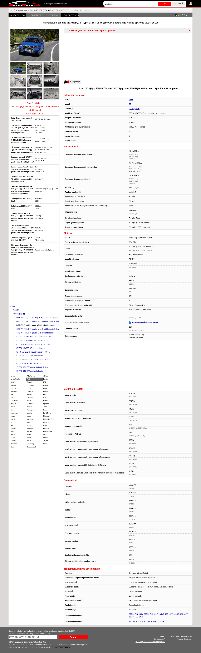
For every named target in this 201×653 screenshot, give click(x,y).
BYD (44, 382)
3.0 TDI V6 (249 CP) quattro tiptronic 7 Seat (33, 360)
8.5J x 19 (139, 621)
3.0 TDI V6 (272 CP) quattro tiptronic (30, 356)
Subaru (45, 438)
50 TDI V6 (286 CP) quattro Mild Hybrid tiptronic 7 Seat (37, 321)
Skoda (13, 438)
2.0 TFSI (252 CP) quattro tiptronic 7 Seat (32, 367)
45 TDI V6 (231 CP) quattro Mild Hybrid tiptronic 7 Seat (37, 329)
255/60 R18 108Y (136, 614)
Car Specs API (70, 15)
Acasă (12, 10)
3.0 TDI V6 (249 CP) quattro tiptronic (30, 363)
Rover (13, 434)
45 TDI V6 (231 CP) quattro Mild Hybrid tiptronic (35, 333)
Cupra (29, 388)
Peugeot (30, 428)
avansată (178, 4)
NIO (12, 425)
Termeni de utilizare (184, 639)
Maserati (46, 416)
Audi (31, 10)
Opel (45, 425)
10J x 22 (163, 621)
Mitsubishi (46, 422)
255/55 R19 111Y (151, 614)
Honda (45, 400)
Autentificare (36, 15)
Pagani (13, 428)
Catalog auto (22, 10)
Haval (29, 400)
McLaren (30, 419)
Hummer (30, 404)
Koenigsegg (31, 410)
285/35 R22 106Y (136, 617)
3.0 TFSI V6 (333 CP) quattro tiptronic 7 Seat (33, 344)
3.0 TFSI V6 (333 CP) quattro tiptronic (30, 348)
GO (164, 3)
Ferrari (29, 394)
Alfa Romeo (31, 376)
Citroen (13, 388)
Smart (29, 438)
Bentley (46, 379)
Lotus (29, 416)
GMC (45, 397)
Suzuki (13, 441)
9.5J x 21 (155, 621)
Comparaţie (75, 82)
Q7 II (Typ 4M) (45, 10)
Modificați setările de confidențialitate (150, 642)
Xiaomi (13, 447)
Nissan (29, 425)
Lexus (13, 416)
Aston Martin (15, 379)
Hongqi (13, 404)
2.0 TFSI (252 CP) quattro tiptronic (29, 371)
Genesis (30, 397)
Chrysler (46, 385)
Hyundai (46, 404)
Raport (73, 637)
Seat (44, 434)
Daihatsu (30, 391)
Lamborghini (15, 413)
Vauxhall (13, 444)
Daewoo (13, 391)
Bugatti (29, 382)
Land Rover (47, 413)
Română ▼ (182, 15)
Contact (162, 636)
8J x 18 (132, 621)
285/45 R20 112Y (166, 614)
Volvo (45, 444)
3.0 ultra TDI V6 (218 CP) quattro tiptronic (32, 341)
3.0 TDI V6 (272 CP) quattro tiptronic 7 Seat (33, 352)
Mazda (13, 419)
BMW (12, 382)
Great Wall (14, 400)
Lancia (29, 413)
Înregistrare (53, 15)
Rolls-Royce (47, 431)
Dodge (45, 391)
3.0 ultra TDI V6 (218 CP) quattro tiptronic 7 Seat (35, 337)
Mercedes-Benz (49, 419)
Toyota (45, 441)
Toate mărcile (31, 447)
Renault (29, 431)
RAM (12, 431)
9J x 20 (147, 621)
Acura (13, 376)
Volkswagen (31, 444)
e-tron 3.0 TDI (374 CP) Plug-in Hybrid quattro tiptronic (37, 318)
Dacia (45, 388)
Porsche (46, 428)
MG (12, 422)
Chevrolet (30, 385)
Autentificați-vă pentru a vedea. (145, 322)
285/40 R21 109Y (180, 614)
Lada (45, 410)
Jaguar (29, 407)
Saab (29, 434)
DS (12, 394)
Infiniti (13, 407)
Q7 (36, 10)
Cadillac (13, 385)
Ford (12, 397)
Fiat (44, 394)
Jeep (45, 407)
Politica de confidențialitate (181, 636)
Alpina (45, 376)
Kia (12, 410)
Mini (28, 422)
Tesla (29, 441)
